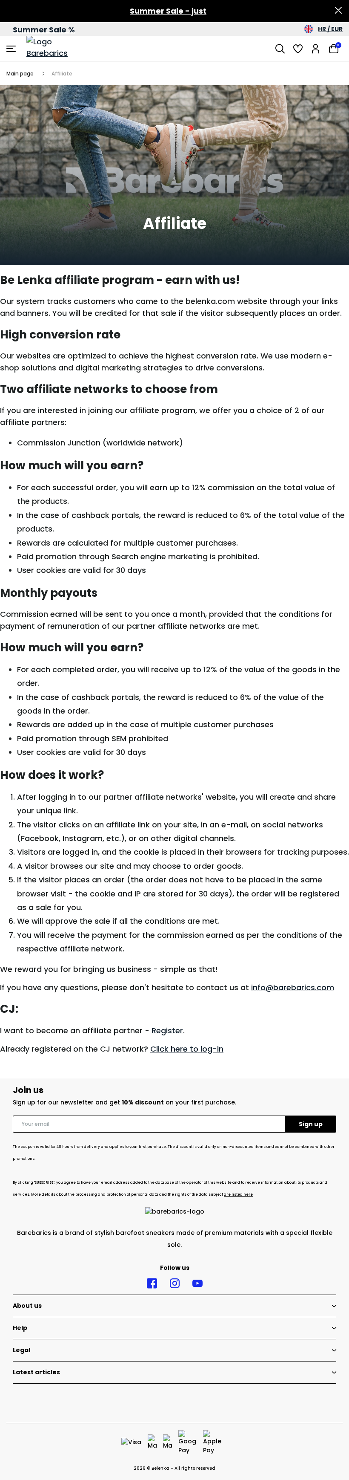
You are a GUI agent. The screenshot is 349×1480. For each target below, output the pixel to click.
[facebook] (152, 1283)
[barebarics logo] (58, 48)
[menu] (12, 49)
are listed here (238, 1194)
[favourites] (298, 48)
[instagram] (175, 1283)
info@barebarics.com (292, 987)
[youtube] (197, 1283)
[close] (338, 11)
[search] (280, 48)
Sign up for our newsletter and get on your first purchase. (124, 1102)
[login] (316, 48)
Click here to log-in (186, 1049)
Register (167, 1030)
